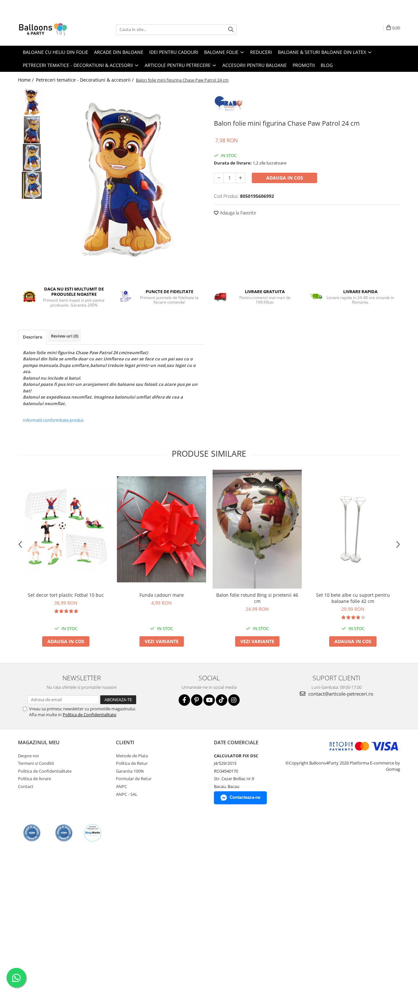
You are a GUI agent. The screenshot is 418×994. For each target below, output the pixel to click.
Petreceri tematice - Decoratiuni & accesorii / (85, 80)
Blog (327, 65)
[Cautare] (231, 29)
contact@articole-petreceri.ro (340, 693)
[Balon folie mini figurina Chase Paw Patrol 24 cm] (126, 180)
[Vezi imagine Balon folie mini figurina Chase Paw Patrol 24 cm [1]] (31, 129)
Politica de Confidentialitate (89, 715)
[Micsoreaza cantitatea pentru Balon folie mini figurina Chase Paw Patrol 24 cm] (219, 178)
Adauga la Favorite (237, 213)
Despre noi (28, 756)
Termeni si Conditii (36, 763)
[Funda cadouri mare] (161, 529)
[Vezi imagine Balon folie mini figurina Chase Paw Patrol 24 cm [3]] (31, 185)
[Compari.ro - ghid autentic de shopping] (32, 833)
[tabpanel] (126, 180)
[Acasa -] (50, 29)
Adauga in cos (284, 178)
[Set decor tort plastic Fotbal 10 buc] (65, 529)
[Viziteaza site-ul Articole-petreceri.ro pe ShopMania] (93, 833)
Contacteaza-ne (245, 797)
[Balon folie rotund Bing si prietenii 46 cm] (257, 529)
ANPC (121, 786)
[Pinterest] (196, 700)
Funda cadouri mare (161, 595)
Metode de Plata (132, 756)
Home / (26, 80)
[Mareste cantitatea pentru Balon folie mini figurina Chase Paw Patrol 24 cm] (240, 178)
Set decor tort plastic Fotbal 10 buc (66, 595)
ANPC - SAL (126, 794)
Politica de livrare (34, 778)
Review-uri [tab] (64, 336)
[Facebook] (184, 700)
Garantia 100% (130, 771)
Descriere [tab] (32, 337)
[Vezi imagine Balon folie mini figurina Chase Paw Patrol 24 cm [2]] (31, 157)
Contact (25, 786)
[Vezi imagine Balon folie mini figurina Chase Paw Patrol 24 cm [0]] (31, 102)
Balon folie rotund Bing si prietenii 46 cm (257, 598)
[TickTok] (221, 700)
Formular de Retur (134, 778)
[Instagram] (234, 700)
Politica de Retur (132, 763)
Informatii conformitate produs (53, 420)
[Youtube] (209, 700)
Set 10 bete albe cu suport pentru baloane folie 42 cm (353, 598)
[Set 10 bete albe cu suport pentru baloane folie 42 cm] (352, 529)
